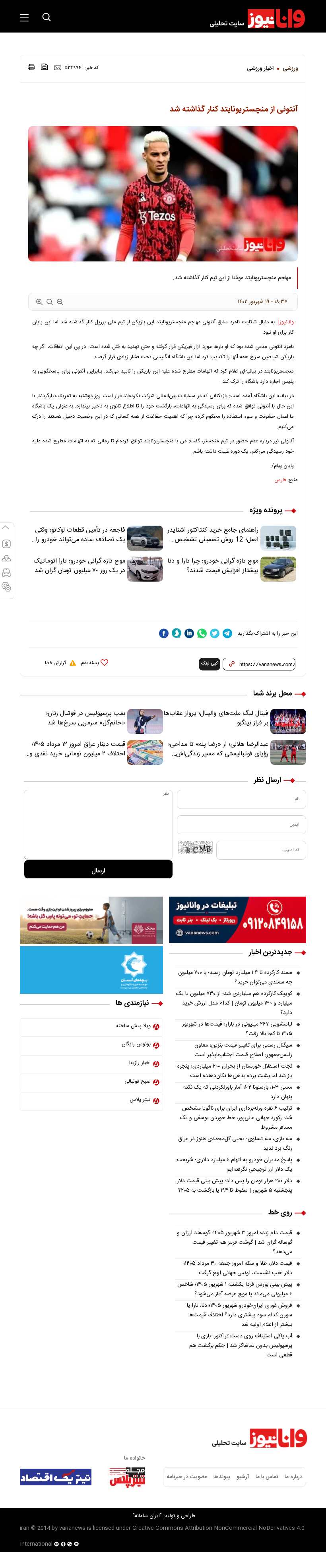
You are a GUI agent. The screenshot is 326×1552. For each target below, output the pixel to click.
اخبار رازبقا (140, 1062)
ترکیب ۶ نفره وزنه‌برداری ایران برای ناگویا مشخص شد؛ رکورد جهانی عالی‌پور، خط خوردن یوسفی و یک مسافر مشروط (236, 1118)
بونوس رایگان (136, 1044)
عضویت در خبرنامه (187, 1477)
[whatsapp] (202, 633)
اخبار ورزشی (260, 68)
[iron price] (6, 590)
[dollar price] (6, 547)
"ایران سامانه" (147, 1516)
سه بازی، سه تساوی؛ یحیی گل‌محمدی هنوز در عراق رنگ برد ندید (235, 1143)
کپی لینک (209, 663)
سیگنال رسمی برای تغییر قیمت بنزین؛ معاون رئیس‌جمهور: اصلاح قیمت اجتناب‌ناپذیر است (243, 1050)
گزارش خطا (55, 663)
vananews (72, 1528)
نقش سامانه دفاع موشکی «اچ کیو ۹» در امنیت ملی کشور (247, 1527)
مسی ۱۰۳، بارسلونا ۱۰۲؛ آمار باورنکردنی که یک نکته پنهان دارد (237, 1092)
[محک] (91, 920)
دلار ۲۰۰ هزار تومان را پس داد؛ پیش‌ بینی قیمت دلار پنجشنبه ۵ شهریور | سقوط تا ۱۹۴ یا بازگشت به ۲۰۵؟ (234, 1185)
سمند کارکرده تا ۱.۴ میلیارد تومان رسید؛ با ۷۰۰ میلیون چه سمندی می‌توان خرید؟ (235, 977)
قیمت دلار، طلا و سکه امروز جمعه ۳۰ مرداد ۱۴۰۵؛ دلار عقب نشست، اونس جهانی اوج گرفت (237, 1268)
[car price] (6, 576)
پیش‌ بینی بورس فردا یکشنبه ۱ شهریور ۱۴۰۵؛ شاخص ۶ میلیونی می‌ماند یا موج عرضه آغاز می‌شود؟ (234, 1289)
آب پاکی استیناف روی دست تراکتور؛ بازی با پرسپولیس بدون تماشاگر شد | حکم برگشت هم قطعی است (240, 1345)
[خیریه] (91, 970)
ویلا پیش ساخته (133, 1026)
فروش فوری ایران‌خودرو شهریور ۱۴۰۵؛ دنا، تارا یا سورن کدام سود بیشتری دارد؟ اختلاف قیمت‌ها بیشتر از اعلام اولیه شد (239, 1315)
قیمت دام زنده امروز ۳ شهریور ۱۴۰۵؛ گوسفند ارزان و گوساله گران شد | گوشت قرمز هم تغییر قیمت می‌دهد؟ (234, 1242)
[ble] (176, 633)
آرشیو (243, 1477)
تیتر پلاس (140, 1099)
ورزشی (290, 68)
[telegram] (227, 633)
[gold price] (6, 561)
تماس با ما (267, 1477)
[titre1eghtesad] (55, 1477)
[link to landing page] (253, 18)
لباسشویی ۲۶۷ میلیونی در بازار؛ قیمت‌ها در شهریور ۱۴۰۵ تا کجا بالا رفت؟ (237, 1029)
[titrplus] (127, 1477)
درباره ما (294, 1477)
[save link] (44, 66)
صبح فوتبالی (137, 1081)
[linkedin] (189, 633)
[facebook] (164, 633)
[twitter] (214, 633)
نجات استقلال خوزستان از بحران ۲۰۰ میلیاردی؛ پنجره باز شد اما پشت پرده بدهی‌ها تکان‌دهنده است (234, 1071)
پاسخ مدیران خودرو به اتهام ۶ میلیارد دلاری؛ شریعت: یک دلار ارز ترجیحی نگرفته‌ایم (233, 1164)
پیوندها (221, 1477)
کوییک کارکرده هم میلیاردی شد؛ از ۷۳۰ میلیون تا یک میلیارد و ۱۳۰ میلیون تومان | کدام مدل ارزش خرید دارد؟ (234, 1003)
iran (24, 1528)
